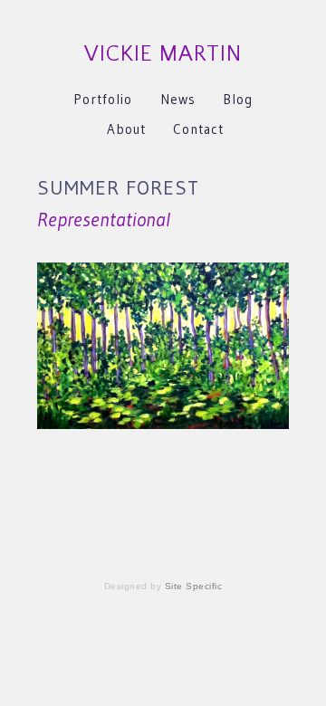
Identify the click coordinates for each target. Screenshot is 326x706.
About (126, 129)
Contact (198, 129)
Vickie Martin (163, 54)
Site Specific (194, 586)
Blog (238, 99)
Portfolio (102, 99)
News (178, 99)
